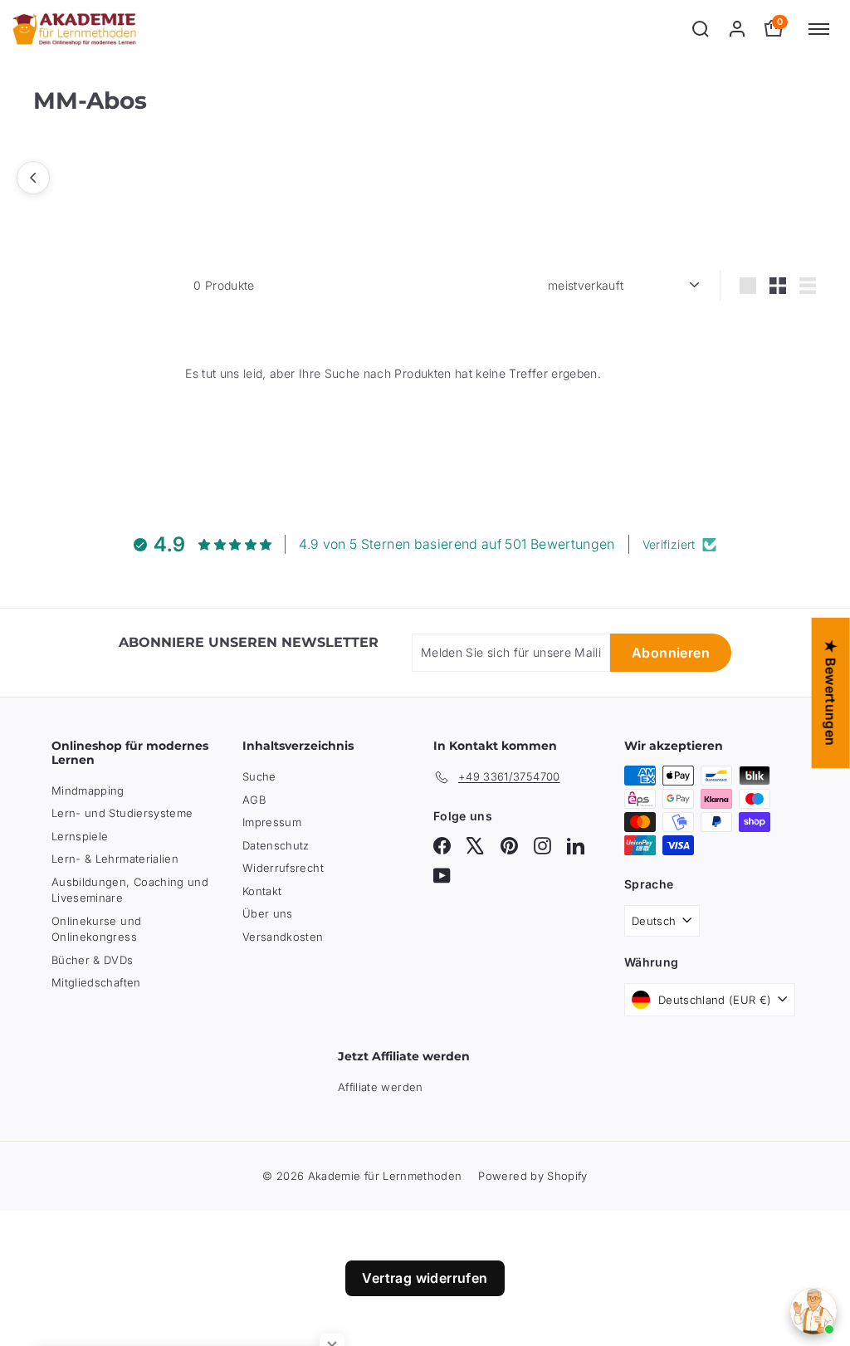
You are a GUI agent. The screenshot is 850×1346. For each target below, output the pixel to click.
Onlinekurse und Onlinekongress (96, 929)
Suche (259, 776)
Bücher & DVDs (92, 960)
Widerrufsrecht (283, 867)
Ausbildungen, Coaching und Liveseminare (129, 890)
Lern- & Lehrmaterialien (114, 858)
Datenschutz (276, 845)
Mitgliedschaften (96, 982)
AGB (254, 799)
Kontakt (261, 891)
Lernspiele (80, 836)
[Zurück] (33, 177)
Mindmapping (88, 790)
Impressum (271, 822)
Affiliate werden (380, 1087)
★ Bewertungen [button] (831, 692)
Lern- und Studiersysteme (122, 813)
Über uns (267, 913)
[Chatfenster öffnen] (813, 1311)
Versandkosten (283, 936)
